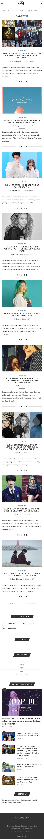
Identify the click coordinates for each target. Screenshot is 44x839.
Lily (17, 319)
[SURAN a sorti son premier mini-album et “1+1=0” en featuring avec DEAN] (22, 226)
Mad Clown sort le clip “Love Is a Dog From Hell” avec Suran (22, 575)
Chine (22, 668)
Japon (22, 665)
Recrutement (15, 829)
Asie (21, 671)
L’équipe (24, 826)
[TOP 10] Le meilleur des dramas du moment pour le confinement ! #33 (28, 780)
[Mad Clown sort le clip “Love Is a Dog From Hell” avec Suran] (22, 553)
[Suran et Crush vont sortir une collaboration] (22, 165)
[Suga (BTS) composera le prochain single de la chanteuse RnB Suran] (22, 488)
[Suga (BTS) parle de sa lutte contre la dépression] (8, 767)
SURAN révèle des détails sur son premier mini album (22, 315)
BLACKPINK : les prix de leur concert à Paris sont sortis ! (28, 734)
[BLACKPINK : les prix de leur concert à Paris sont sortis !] (8, 736)
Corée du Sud (22, 50)
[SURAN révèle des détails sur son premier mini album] (22, 293)
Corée (22, 661)
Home (4, 11)
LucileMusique (16, 61)
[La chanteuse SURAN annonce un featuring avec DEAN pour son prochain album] (22, 358)
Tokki (17, 386)
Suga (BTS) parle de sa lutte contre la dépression (29, 766)
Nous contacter (27, 829)
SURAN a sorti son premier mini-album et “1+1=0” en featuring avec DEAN (22, 249)
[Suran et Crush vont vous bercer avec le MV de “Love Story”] (22, 100)
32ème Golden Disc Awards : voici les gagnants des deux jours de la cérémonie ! (22, 56)
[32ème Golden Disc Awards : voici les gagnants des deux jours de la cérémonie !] (22, 33)
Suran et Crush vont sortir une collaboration (22, 186)
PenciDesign (31, 831)
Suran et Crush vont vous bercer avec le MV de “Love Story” (22, 121)
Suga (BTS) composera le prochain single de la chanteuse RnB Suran (22, 510)
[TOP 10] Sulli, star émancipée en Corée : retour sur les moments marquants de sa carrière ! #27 (21, 721)
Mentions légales (13, 826)
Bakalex (17, 452)
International (22, 674)
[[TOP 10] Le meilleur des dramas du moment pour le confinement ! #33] (8, 780)
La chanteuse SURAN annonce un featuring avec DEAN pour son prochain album (22, 380)
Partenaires (33, 826)
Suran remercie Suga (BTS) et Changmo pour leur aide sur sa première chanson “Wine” (22, 447)
